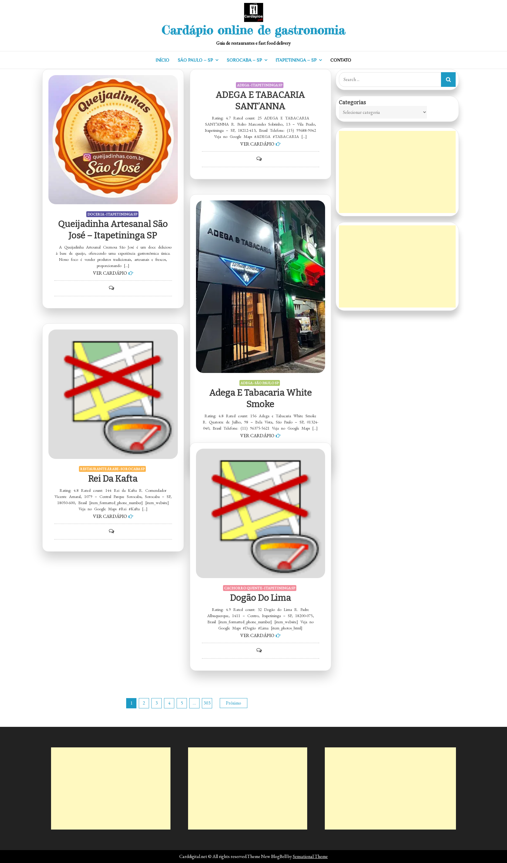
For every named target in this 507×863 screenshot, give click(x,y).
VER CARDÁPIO (110, 273)
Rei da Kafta (113, 478)
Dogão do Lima (260, 597)
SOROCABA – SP (244, 60)
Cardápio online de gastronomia (253, 29)
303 (207, 703)
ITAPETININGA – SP (296, 60)
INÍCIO (162, 60)
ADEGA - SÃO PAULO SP (260, 383)
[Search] (448, 79)
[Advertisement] (397, 172)
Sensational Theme (310, 856)
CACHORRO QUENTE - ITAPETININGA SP (259, 588)
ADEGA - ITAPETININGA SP (259, 85)
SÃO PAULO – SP (195, 60)
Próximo (233, 703)
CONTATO (340, 60)
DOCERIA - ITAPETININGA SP (112, 214)
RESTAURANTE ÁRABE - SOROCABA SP (112, 469)
